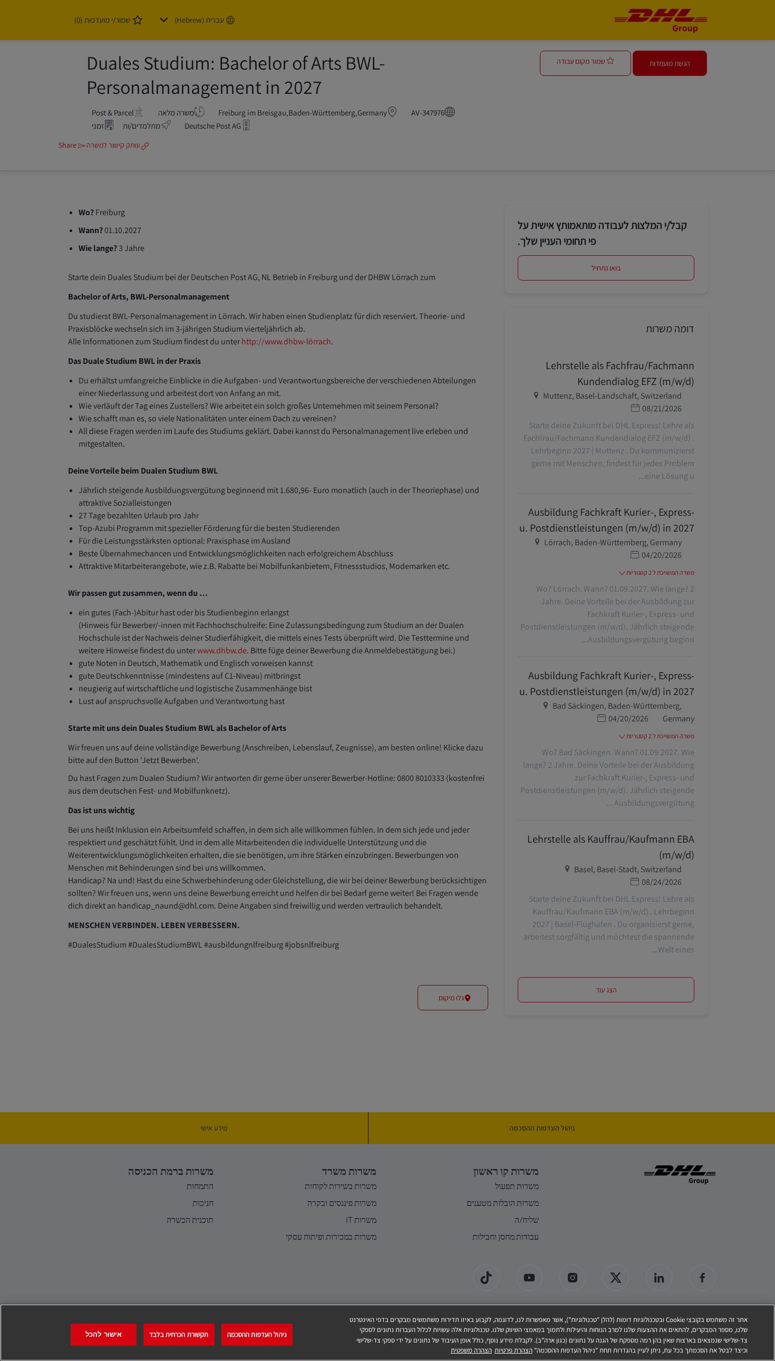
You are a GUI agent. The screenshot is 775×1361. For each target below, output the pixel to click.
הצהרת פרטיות (513, 1350)
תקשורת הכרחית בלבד (178, 1334)
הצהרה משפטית (471, 1350)
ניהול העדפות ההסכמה (257, 1334)
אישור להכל (103, 1334)
